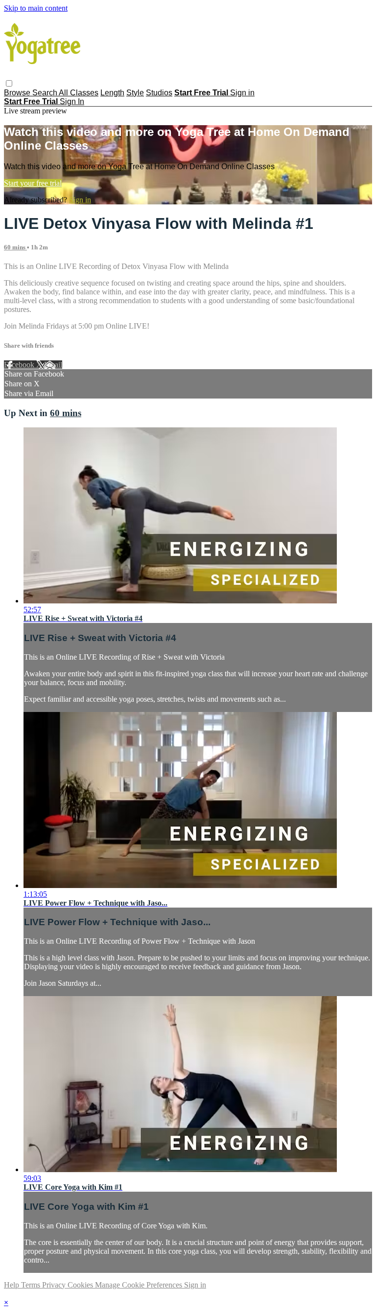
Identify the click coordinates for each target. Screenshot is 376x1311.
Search (45, 93)
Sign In (72, 101)
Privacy (55, 1285)
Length (112, 93)
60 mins (15, 247)
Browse (18, 93)
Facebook (20, 364)
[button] (9, 83)
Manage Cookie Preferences (139, 1285)
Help (12, 1285)
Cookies (81, 1285)
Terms (31, 1285)
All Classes (78, 93)
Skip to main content (36, 8)
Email (53, 364)
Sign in (242, 93)
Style (135, 93)
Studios (159, 93)
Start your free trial (33, 183)
